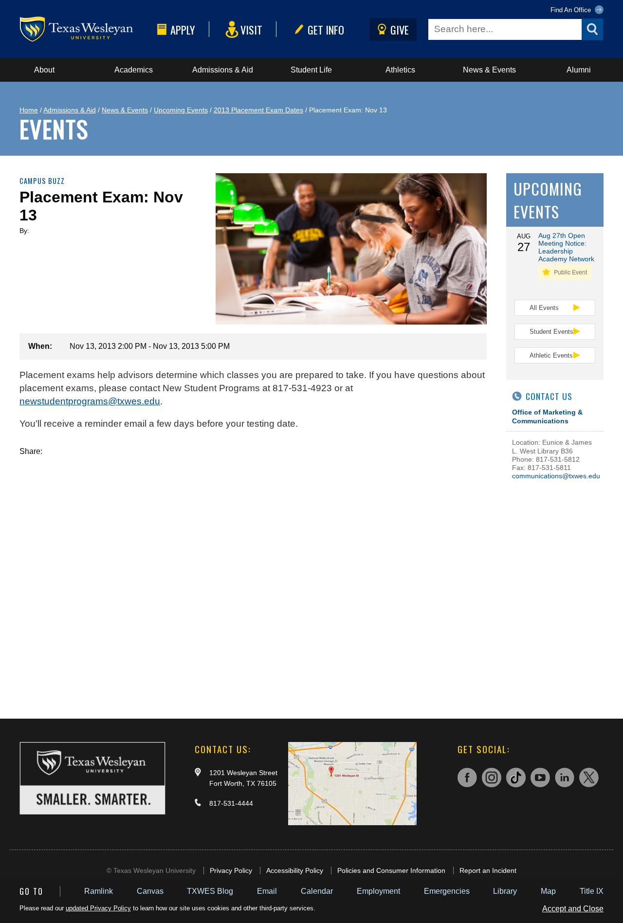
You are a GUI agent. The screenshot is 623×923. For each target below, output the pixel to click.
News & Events (489, 70)
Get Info (326, 29)
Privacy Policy (231, 870)
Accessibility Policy (294, 870)
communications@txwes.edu (556, 476)
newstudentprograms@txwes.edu (89, 401)
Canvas (150, 891)
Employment (378, 891)
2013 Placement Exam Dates (258, 110)
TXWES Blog (210, 891)
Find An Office (571, 10)
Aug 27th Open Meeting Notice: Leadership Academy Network (566, 247)
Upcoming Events (181, 110)
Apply (182, 29)
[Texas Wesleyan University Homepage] (86, 29)
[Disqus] (253, 577)
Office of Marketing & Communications (547, 416)
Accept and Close (573, 909)
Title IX (592, 891)
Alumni (579, 70)
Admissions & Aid (222, 70)
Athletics (400, 70)
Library (505, 891)
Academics (133, 70)
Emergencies (447, 891)
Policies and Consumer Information (391, 870)
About (44, 70)
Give (399, 29)
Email (267, 891)
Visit (251, 29)
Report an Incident (487, 870)
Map (548, 891)
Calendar (317, 891)
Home (28, 110)
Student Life (311, 70)
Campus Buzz (42, 181)
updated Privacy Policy (98, 908)
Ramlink (98, 891)
